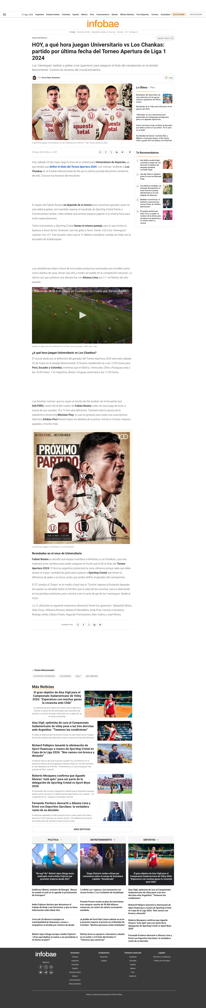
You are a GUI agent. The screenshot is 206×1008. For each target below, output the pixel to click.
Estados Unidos (53, 14)
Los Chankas (65, 676)
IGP (126, 32)
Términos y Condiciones (162, 957)
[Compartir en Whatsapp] (100, 152)
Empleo (104, 961)
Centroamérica (102, 14)
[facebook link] (41, 967)
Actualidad (165, 14)
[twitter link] (46, 967)
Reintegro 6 (133, 32)
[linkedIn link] (51, 972)
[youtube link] (41, 972)
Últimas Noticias (127, 14)
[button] (4, 14)
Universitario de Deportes (44, 676)
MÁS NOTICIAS (82, 829)
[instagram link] (51, 967)
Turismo (154, 14)
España (76, 14)
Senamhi (120, 32)
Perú (92, 14)
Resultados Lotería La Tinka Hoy (104, 32)
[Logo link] (103, 23)
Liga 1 (78, 676)
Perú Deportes (142, 14)
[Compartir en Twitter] (111, 152)
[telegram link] (46, 972)
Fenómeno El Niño (83, 32)
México (84, 14)
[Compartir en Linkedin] (116, 152)
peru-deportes (92, 676)
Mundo (115, 14)
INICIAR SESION (196, 14)
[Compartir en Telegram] (122, 152)
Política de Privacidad (162, 961)
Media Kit (132, 976)
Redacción (104, 957)
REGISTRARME (178, 14)
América (75, 957)
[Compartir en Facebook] (105, 152)
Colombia (66, 14)
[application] (82, 315)
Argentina (39, 14)
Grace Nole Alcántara (50, 77)
